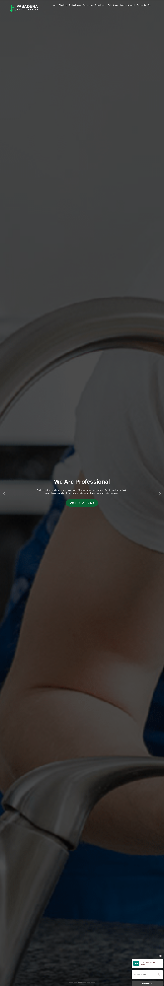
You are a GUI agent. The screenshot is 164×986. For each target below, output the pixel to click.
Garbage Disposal (127, 5)
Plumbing (63, 5)
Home (54, 5)
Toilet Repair (113, 5)
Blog (150, 5)
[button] (4, 493)
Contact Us (141, 5)
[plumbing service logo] (24, 8)
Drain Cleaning (75, 5)
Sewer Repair (100, 5)
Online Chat (147, 984)
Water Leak (88, 5)
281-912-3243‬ (82, 503)
